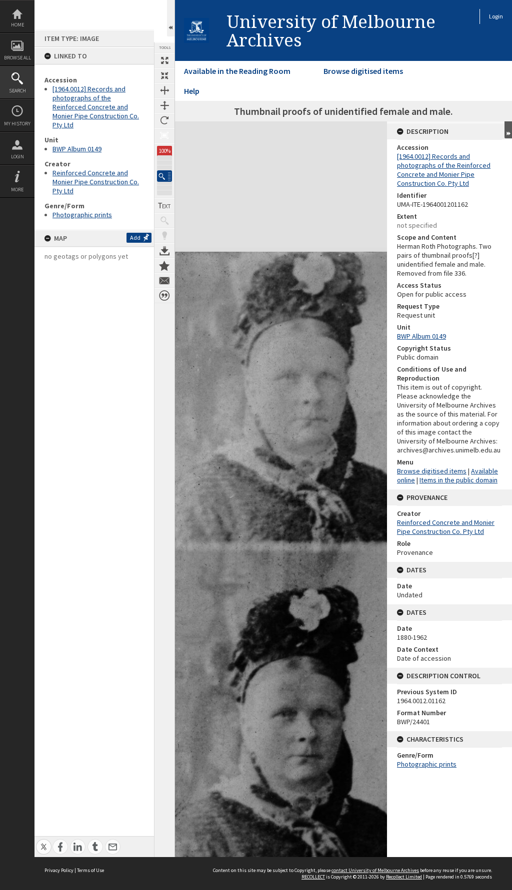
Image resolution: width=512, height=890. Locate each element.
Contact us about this (164, 280)
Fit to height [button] (164, 105)
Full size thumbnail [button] (164, 60)
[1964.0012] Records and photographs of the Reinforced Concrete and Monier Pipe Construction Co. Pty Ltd (95, 106)
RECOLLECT (313, 877)
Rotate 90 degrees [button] (164, 120)
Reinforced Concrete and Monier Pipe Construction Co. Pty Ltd (95, 181)
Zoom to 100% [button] (164, 135)
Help (192, 91)
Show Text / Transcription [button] (164, 205)
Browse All (17, 57)
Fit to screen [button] (164, 75)
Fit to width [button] (164, 90)
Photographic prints (82, 214)
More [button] (17, 189)
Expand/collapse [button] (508, 129)
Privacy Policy (59, 870)
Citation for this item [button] (164, 295)
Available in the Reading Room (237, 71)
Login (17, 156)
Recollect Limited (404, 877)
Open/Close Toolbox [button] (170, 18)
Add (135, 237)
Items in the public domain (459, 479)
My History (17, 123)
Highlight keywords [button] (164, 235)
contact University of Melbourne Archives (375, 870)
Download (164, 250)
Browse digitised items (363, 71)
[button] (164, 176)
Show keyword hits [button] (164, 220)
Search (17, 90)
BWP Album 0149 (77, 148)
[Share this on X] (44, 841)
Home (17, 24)
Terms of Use (90, 870)
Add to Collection (164, 265)
